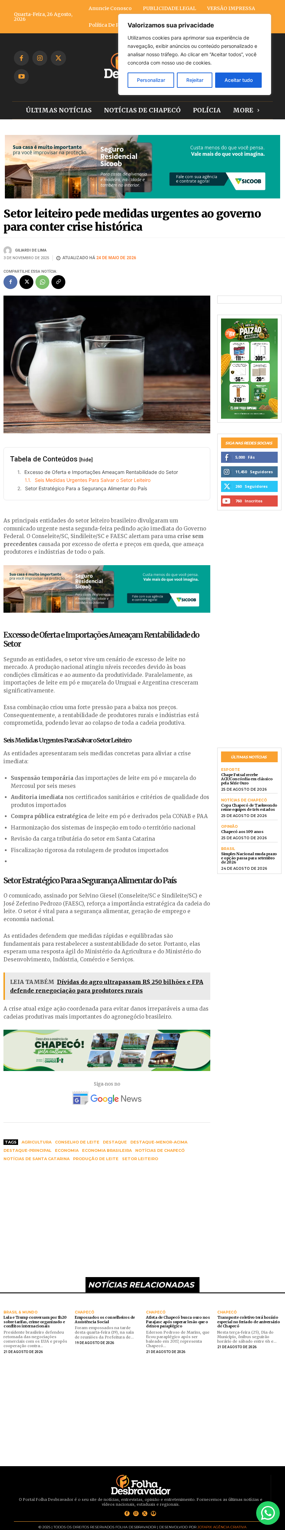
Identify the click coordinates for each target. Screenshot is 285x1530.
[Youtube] (21, 76)
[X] (58, 58)
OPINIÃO (229, 827)
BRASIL (228, 849)
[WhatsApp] (42, 282)
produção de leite (96, 1158)
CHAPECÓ (84, 1312)
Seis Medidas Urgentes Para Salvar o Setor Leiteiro (92, 480)
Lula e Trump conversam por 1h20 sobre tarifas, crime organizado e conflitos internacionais (35, 1321)
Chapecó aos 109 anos (242, 831)
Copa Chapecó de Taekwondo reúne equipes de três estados (249, 807)
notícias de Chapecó (160, 1150)
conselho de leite (77, 1142)
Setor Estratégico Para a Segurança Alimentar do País (86, 488)
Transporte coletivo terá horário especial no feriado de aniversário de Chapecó (248, 1321)
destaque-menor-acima (158, 1142)
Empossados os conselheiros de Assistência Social (105, 1319)
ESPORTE (230, 770)
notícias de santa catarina (36, 1158)
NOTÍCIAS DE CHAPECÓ (244, 800)
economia (67, 1150)
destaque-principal (27, 1150)
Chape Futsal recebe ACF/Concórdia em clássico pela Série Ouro (247, 778)
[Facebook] (21, 58)
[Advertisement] (106, 1219)
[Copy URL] (58, 282)
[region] (194, 54)
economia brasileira (107, 1150)
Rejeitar (194, 80)
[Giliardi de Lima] (8, 250)
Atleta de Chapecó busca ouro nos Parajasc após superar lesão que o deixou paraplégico (178, 1321)
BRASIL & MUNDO (20, 1312)
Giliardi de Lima (31, 250)
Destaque (115, 1142)
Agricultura (36, 1142)
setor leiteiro (140, 1158)
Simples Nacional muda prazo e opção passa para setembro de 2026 (249, 858)
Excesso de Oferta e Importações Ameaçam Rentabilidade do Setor (101, 472)
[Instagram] (39, 58)
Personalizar (151, 80)
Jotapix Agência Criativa (221, 1527)
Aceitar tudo (239, 80)
